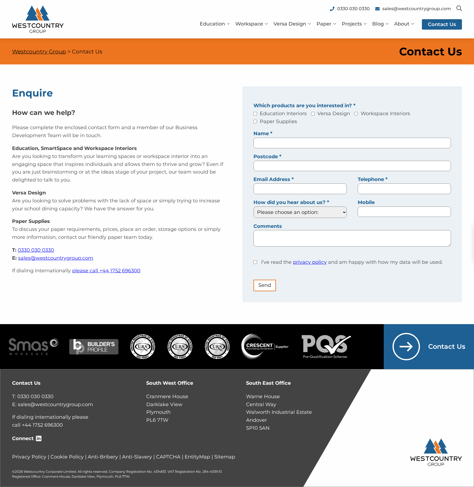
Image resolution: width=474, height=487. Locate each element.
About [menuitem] (401, 24)
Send (264, 285)
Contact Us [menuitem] (442, 24)
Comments (267, 226)
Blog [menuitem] (378, 24)
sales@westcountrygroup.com (55, 258)
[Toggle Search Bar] (459, 8)
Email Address (273, 179)
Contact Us (446, 346)
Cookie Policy (67, 457)
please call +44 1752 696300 (106, 271)
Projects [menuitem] (352, 24)
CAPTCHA (168, 457)
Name (262, 134)
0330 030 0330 (36, 250)
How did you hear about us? (291, 202)
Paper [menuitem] (324, 24)
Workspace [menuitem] (249, 24)
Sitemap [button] (224, 457)
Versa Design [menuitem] (289, 24)
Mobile (366, 202)
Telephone (373, 179)
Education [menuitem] (212, 24)
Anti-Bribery (103, 457)
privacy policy (310, 262)
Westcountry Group (39, 51)
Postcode (267, 157)
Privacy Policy (29, 457)
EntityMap (197, 457)
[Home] (38, 19)
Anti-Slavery (137, 457)
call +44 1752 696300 (37, 425)
